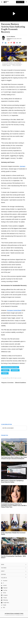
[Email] (17, 42)
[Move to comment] (20, 42)
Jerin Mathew (11, 36)
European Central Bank (14, 310)
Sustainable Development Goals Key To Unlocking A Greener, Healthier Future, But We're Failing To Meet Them (14, 505)
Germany (22, 166)
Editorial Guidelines (20, 382)
